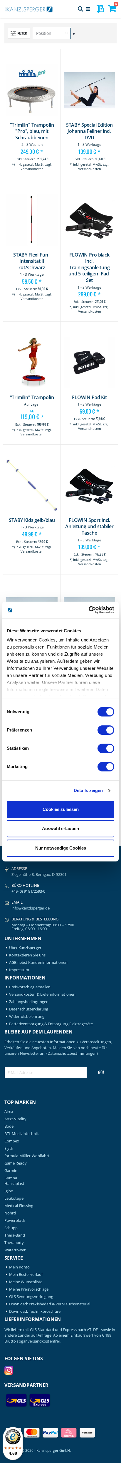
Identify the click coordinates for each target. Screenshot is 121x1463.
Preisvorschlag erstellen (30, 987)
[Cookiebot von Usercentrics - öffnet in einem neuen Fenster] (88, 610)
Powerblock (14, 1220)
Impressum (19, 970)
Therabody (14, 1243)
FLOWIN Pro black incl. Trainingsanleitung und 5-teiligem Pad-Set (89, 267)
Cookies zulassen (61, 809)
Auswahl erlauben (60, 828)
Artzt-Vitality (15, 1119)
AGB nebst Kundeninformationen (38, 962)
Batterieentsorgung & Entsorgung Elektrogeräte (51, 1024)
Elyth (8, 1148)
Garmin (10, 1171)
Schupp (11, 1228)
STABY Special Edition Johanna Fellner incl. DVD (89, 131)
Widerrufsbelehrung (26, 1016)
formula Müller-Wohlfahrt (27, 1156)
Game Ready (15, 1163)
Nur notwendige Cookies (60, 847)
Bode (9, 1126)
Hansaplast (14, 1184)
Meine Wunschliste (25, 1282)
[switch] (106, 730)
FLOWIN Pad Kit (89, 397)
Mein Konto (19, 1267)
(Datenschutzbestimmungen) (72, 1053)
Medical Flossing (18, 1206)
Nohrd (10, 1213)
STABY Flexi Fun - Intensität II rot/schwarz (32, 261)
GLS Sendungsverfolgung (31, 1297)
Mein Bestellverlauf (26, 1274)
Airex (8, 1111)
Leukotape (13, 1198)
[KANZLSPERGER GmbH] (29, 9)
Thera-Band (14, 1235)
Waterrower (15, 1250)
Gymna (10, 1178)
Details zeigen (88, 790)
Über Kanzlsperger (25, 948)
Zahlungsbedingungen (28, 1002)
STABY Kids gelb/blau (32, 520)
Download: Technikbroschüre (35, 1311)
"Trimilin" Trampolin (32, 397)
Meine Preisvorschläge (28, 1289)
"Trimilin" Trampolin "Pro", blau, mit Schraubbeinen (32, 131)
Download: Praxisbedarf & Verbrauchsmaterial (49, 1304)
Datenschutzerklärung (28, 1009)
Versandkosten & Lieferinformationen (42, 994)
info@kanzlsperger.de (30, 908)
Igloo (8, 1191)
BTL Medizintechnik (21, 1134)
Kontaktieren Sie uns (27, 955)
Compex (11, 1141)
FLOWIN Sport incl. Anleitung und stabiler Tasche (89, 526)
